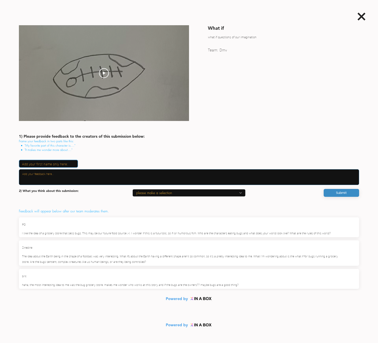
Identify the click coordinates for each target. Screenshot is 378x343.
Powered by (177, 298)
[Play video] (104, 73)
